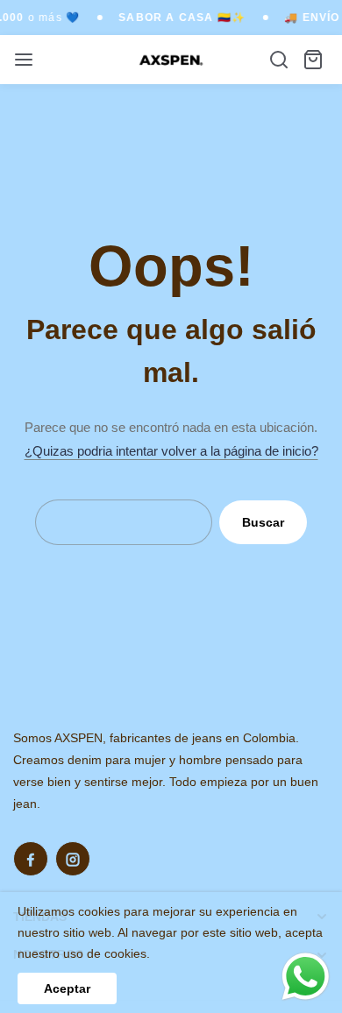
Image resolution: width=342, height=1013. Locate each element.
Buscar (263, 522)
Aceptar (67, 988)
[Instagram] (72, 858)
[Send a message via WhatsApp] (305, 976)
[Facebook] (30, 858)
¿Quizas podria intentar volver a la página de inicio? (171, 450)
